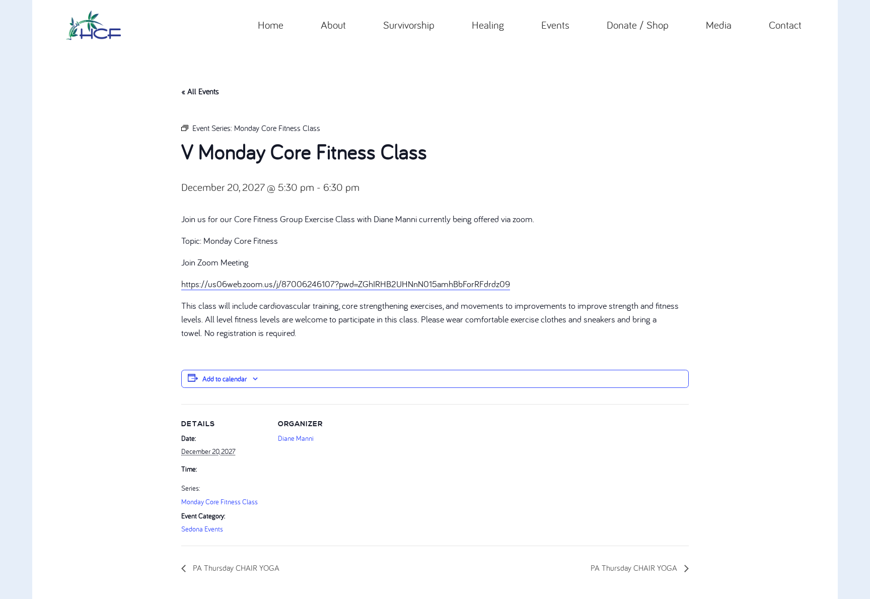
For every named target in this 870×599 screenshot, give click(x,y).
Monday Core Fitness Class (219, 501)
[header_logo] (93, 25)
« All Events (200, 91)
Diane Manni (296, 438)
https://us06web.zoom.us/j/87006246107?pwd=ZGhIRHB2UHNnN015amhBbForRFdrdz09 (345, 284)
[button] (352, 25)
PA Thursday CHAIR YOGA (235, 568)
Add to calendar (224, 378)
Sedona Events (202, 529)
